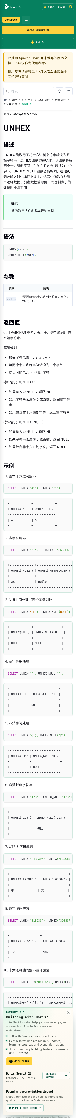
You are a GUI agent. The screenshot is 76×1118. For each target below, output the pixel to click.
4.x (38, 71)
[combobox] (29, 91)
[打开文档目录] (69, 91)
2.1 (50, 71)
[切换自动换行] (59, 550)
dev (14, 100)
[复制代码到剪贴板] (67, 249)
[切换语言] (59, 91)
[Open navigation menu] (26, 20)
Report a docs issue (25, 1108)
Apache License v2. (35, 1117)
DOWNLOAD (11, 19)
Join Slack (21, 1061)
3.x (44, 71)
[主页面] (5, 100)
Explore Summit (56, 1075)
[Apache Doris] (12, 6)
